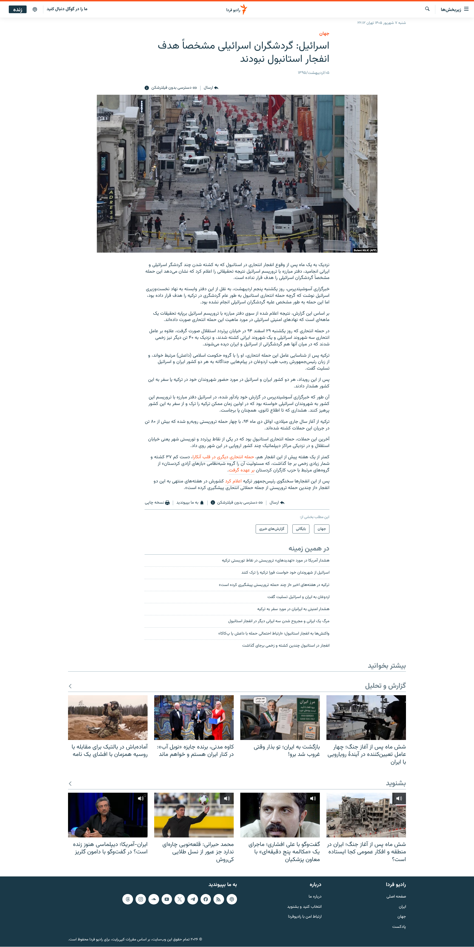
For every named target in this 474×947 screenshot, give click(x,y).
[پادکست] (35, 9)
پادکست (399, 927)
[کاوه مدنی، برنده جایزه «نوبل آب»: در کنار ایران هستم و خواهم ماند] (194, 717)
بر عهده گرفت (242, 470)
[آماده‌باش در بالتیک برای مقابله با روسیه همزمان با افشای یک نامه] (108, 717)
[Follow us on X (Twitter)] (179, 899)
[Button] (211, 88)
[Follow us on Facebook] (206, 899)
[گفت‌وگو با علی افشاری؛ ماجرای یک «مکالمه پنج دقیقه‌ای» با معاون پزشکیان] (280, 815)
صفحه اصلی (396, 897)
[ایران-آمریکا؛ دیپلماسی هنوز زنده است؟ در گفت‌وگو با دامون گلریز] (108, 815)
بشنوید (396, 784)
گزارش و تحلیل (385, 686)
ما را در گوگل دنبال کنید (67, 9)
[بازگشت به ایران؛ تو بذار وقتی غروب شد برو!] (280, 717)
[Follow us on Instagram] (141, 899)
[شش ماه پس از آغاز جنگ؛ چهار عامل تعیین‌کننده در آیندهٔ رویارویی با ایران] (366, 717)
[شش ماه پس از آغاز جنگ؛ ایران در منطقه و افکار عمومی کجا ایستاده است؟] (366, 815)
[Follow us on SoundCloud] (153, 899)
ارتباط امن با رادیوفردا (304, 917)
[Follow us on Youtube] (167, 899)
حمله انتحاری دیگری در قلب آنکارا (223, 457)
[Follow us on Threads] (127, 899)
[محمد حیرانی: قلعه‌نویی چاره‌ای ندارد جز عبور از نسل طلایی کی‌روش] (194, 815)
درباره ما (315, 897)
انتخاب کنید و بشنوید (304, 907)
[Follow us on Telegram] (192, 899)
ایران (402, 907)
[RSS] (218, 899)
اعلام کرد (233, 481)
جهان (324, 33)
